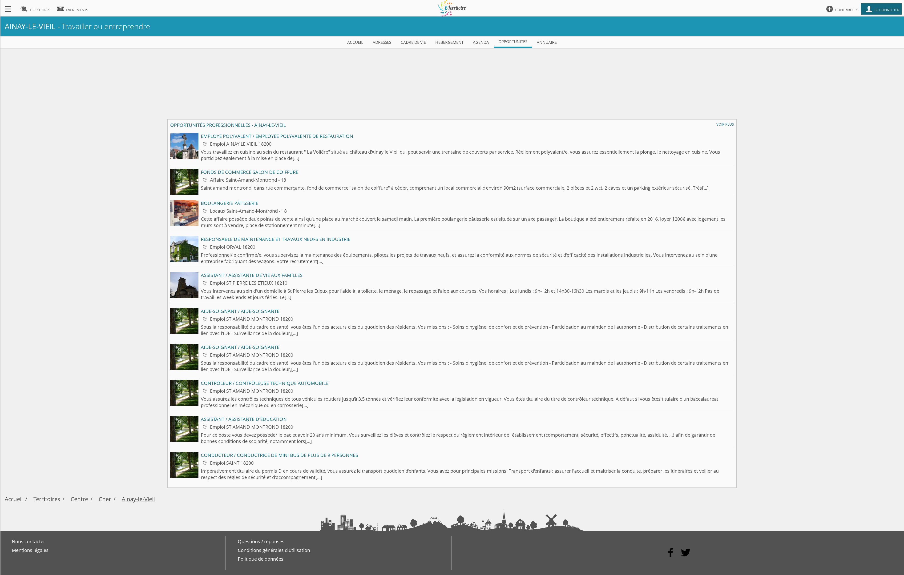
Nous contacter (28, 541)
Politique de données (260, 559)
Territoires (46, 499)
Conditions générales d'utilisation (274, 550)
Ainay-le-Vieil (138, 499)
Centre (79, 499)
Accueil (14, 499)
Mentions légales (30, 550)
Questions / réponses (261, 541)
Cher (105, 499)
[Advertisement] (452, 81)
